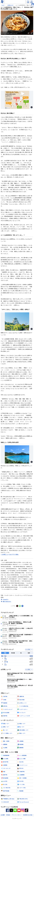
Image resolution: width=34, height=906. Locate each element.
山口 (5, 664)
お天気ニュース (10, 5)
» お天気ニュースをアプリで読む (10, 554)
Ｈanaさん (6, 599)
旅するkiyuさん (7, 601)
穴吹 (5, 659)
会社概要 (3, 815)
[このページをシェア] (28, 33)
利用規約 (8, 815)
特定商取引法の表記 (27, 815)
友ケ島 (6, 661)
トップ (3, 5)
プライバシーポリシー (17, 815)
